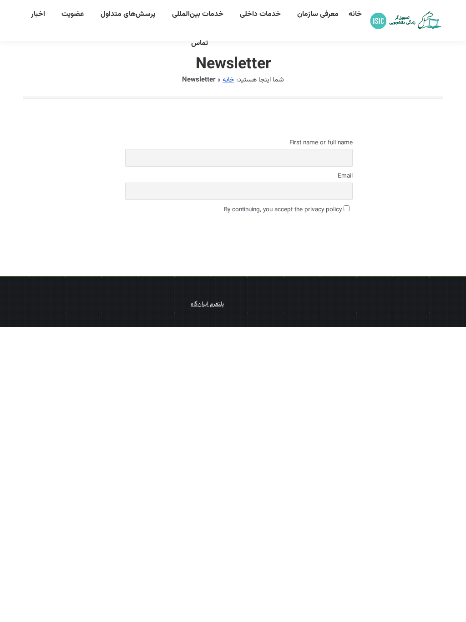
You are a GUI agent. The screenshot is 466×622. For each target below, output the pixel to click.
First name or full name (321, 143)
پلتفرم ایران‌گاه (207, 304)
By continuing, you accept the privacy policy (284, 209)
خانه (228, 80)
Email (345, 176)
